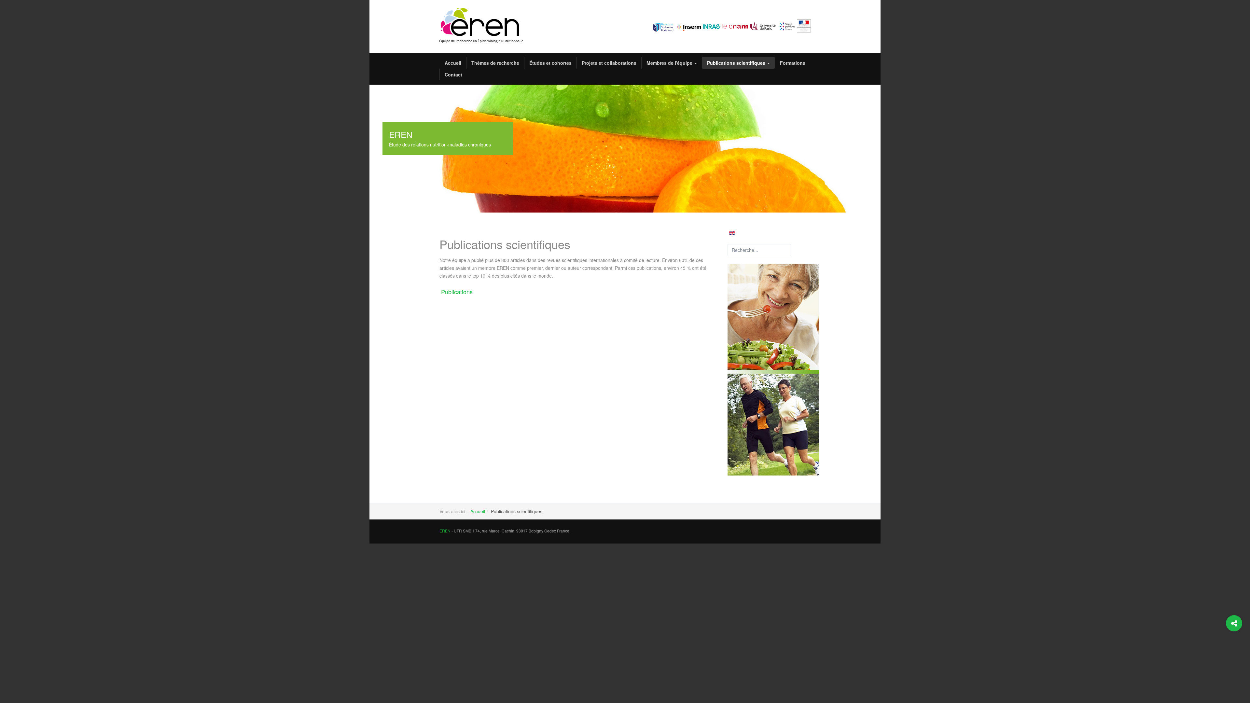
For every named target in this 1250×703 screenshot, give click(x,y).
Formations (792, 63)
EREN (445, 530)
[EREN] (481, 25)
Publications (457, 291)
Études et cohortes (550, 63)
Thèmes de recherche (495, 63)
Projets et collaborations (609, 63)
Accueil (453, 63)
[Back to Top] (1234, 649)
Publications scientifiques (737, 63)
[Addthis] (1234, 623)
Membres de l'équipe (670, 63)
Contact (453, 74)
